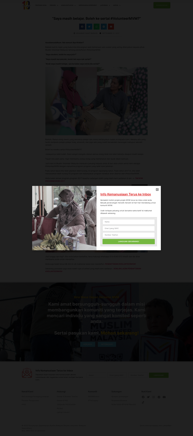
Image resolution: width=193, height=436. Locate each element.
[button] (157, 189)
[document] (96, 218)
